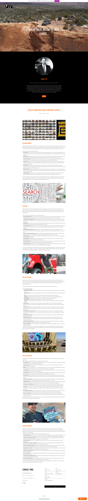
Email (56, 468)
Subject (46, 475)
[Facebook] (23, 482)
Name (46, 468)
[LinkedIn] (24, 482)
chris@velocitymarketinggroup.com (28, 478)
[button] (44, 96)
